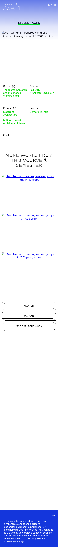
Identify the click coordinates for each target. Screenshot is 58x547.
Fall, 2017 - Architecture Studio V (42, 91)
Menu (52, 5)
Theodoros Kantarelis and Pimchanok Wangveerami (15, 93)
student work (29, 22)
